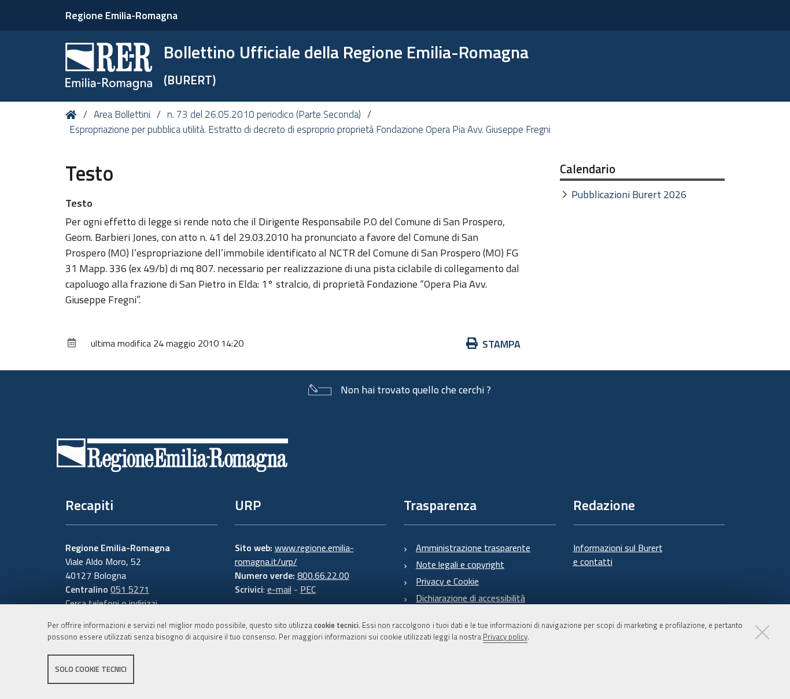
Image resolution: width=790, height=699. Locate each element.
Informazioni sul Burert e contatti (618, 554)
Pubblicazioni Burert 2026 (628, 194)
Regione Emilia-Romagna (121, 15)
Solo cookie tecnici (91, 669)
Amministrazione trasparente (473, 548)
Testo (79, 203)
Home (73, 115)
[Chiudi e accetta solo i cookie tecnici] (762, 632)
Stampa (501, 344)
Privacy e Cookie (447, 581)
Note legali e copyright (460, 564)
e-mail (279, 589)
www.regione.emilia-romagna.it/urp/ (294, 554)
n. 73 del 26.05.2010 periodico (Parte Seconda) (264, 114)
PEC (308, 589)
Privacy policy (505, 637)
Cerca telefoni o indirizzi (111, 603)
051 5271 (129, 589)
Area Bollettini (122, 114)
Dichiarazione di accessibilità (470, 598)
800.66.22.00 (323, 575)
